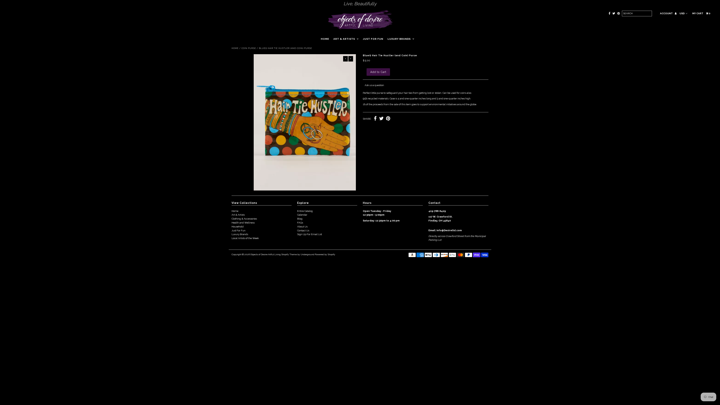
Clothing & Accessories (244, 218)
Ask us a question (374, 85)
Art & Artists (344, 39)
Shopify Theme (289, 254)
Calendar (302, 214)
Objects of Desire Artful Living (265, 254)
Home (325, 39)
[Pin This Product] (388, 119)
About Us (302, 226)
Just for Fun (373, 39)
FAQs (300, 222)
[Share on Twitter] (381, 119)
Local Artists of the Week (245, 238)
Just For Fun (238, 230)
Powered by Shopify (325, 254)
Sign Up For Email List (309, 234)
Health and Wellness (243, 222)
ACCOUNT (666, 13)
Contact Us (303, 230)
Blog (299, 218)
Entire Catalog (305, 211)
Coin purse (249, 48)
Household (238, 226)
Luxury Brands (399, 39)
